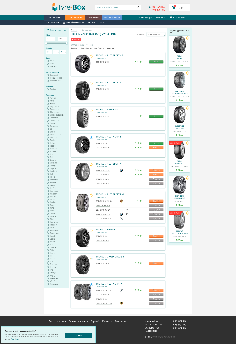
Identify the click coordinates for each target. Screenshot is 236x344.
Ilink (51, 174)
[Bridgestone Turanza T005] (179, 115)
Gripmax (53, 168)
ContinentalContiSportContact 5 (179, 92)
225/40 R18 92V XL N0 (104, 304)
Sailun (52, 242)
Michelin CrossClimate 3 (110, 256)
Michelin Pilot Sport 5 (108, 82)
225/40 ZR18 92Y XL (103, 205)
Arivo (52, 101)
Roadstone (54, 233)
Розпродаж (120, 321)
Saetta (52, 239)
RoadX (52, 236)
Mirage (52, 199)
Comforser (54, 118)
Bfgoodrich (54, 106)
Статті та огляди (97, 22)
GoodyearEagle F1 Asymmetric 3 (179, 232)
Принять (78, 335)
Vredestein (54, 278)
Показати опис (101, 58)
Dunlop (53, 140)
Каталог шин (53, 22)
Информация (146, 17)
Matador (53, 194)
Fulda (52, 154)
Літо (52, 61)
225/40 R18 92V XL (102, 143)
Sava (52, 245)
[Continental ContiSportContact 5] (179, 80)
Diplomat (53, 137)
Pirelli (52, 219)
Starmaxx (54, 247)
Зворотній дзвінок (179, 17)
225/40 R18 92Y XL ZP (103, 184)
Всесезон (54, 66)
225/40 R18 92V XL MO (104, 290)
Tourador (53, 259)
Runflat (53, 89)
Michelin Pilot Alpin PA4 (110, 283)
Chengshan (54, 112)
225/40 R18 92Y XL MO (104, 219)
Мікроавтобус (55, 81)
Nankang (53, 202)
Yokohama (54, 284)
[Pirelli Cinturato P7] (179, 150)
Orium (52, 214)
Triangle (53, 267)
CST (51, 129)
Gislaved (53, 163)
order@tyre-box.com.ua (163, 336)
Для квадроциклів (112, 17)
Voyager (53, 276)
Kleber (52, 177)
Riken (52, 228)
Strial (52, 250)
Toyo (52, 261)
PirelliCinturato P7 (179, 162)
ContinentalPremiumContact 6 (179, 197)
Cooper (53, 123)
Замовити (156, 148)
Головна (74, 30)
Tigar (52, 256)
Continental (54, 120)
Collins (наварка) (57, 115)
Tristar (52, 270)
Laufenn (53, 188)
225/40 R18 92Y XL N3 (104, 201)
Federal (53, 146)
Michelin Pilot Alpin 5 (108, 136)
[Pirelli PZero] (179, 45)
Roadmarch (54, 230)
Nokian (53, 211)
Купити (156, 62)
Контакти (161, 17)
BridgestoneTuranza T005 (179, 127)
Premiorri (53, 225)
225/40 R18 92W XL (103, 148)
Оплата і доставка (78, 321)
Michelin (77, 40)
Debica (52, 132)
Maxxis (53, 197)
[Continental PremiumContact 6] (179, 185)
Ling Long (54, 191)
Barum (52, 104)
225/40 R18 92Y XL (102, 62)
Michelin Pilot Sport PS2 (110, 194)
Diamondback (55, 135)
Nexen (52, 205)
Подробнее (15, 339)
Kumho (53, 182)
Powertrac (54, 222)
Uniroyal (53, 273)
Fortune (53, 151)
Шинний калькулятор (74, 22)
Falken (52, 143)
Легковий (54, 75)
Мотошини (94, 17)
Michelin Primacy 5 (107, 109)
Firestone (53, 149)
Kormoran (54, 180)
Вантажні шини (75, 17)
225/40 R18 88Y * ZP (103, 214)
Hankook (53, 171)
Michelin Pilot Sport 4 (108, 163)
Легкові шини (54, 17)
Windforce (54, 281)
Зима (52, 64)
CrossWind (54, 126)
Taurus (52, 253)
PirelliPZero (179, 57)
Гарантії (95, 321)
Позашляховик (56, 78)
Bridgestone (54, 109)
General (53, 160)
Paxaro (53, 216)
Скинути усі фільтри (57, 30)
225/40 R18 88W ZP (103, 210)
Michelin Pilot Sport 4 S (109, 55)
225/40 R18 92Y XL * (103, 170)
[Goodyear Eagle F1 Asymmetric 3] (179, 220)
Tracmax (53, 264)
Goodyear (54, 166)
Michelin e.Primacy (107, 229)
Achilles (53, 98)
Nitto (52, 208)
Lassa (52, 185)
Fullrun (52, 157)
